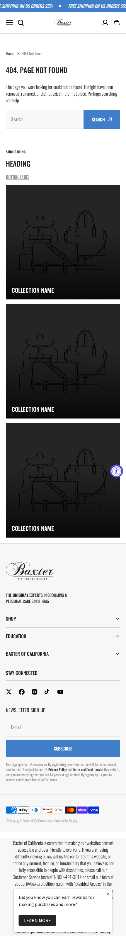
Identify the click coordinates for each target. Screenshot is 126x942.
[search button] (20, 22)
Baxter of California (34, 820)
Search (98, 119)
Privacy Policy (58, 769)
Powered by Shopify (66, 820)
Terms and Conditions (86, 769)
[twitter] (8, 691)
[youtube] (60, 691)
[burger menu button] (9, 22)
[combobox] (44, 119)
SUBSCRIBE (63, 748)
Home (10, 53)
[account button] (105, 22)
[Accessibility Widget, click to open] (116, 471)
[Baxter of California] (63, 22)
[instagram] (34, 691)
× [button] (107, 894)
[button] (116, 22)
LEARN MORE (37, 920)
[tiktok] (47, 691)
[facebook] (21, 691)
